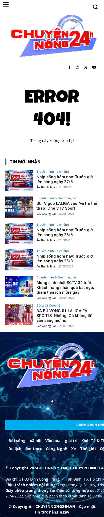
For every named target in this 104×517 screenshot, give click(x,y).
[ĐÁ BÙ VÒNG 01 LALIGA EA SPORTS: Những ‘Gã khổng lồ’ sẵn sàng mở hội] (19, 314)
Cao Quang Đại (46, 214)
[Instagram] (78, 67)
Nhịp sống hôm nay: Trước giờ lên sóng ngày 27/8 (65, 179)
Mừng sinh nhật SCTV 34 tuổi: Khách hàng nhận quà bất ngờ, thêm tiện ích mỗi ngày (65, 287)
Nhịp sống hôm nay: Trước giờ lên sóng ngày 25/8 (65, 258)
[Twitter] (86, 67)
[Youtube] (94, 67)
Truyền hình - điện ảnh (53, 171)
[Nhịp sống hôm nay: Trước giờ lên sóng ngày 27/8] (19, 180)
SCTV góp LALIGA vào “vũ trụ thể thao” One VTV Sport (67, 206)
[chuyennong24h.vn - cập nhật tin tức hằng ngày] (52, 36)
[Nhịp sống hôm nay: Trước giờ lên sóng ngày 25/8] (19, 259)
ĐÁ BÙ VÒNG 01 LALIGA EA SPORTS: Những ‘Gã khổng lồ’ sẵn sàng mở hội (64, 315)
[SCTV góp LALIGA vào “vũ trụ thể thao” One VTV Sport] (19, 207)
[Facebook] (69, 67)
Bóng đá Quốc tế (48, 305)
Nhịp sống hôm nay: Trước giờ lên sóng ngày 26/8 (65, 232)
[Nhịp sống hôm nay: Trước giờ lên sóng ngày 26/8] (19, 233)
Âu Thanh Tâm (46, 187)
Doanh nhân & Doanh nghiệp (57, 198)
